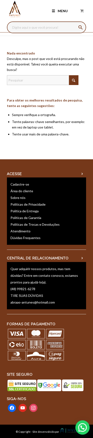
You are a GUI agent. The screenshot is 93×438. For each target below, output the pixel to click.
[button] (82, 427)
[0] (82, 10)
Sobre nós (18, 198)
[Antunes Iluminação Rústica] (38, 9)
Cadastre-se (19, 184)
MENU (63, 11)
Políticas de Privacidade (28, 204)
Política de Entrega (24, 211)
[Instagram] (33, 407)
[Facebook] (12, 407)
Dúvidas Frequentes (25, 238)
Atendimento (20, 231)
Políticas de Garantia (25, 218)
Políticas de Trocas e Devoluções (35, 224)
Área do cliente (21, 191)
